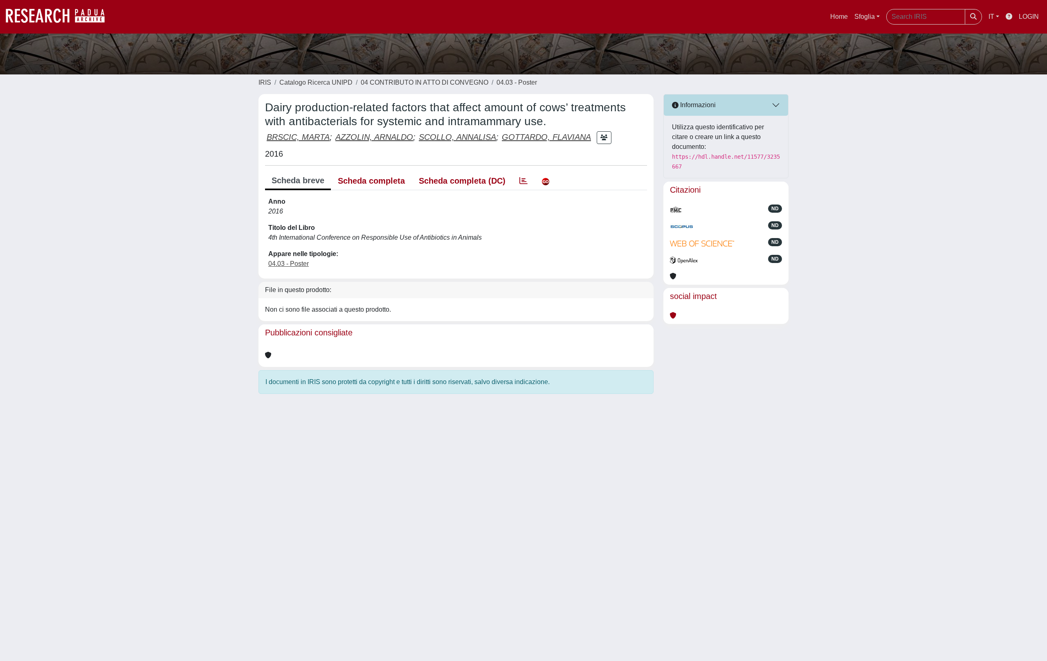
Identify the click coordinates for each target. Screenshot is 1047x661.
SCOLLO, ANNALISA (457, 137)
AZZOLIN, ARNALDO (374, 137)
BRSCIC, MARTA (298, 137)
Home (839, 16)
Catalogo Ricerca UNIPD (316, 82)
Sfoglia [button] (864, 16)
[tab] (523, 180)
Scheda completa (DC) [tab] (462, 180)
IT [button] (991, 16)
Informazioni (697, 104)
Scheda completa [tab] (371, 180)
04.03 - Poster (517, 82)
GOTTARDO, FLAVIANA (546, 137)
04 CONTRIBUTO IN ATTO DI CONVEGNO (424, 82)
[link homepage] (59, 17)
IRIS (264, 82)
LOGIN (1029, 16)
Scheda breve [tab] (298, 180)
